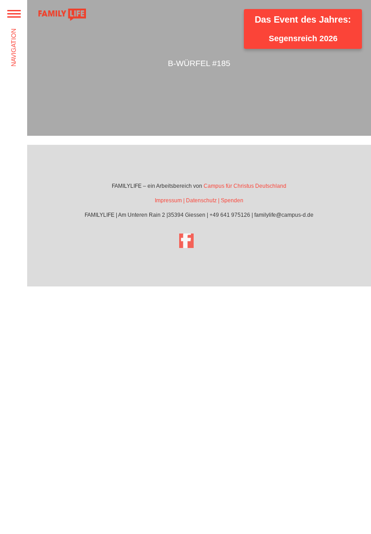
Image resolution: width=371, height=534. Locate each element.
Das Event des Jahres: (303, 28)
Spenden (232, 200)
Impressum (168, 200)
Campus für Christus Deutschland (245, 186)
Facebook (186, 241)
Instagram (212, 241)
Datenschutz (201, 200)
